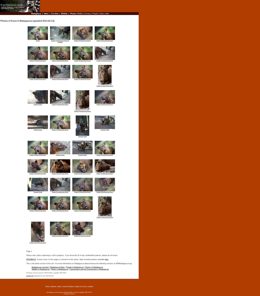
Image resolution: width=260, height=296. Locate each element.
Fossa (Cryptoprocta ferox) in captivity (60, 41)
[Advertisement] (88, 17)
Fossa (38, 40)
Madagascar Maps (57, 267)
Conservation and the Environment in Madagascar (89, 269)
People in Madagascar (75, 267)
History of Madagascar (94, 267)
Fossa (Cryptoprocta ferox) (82, 40)
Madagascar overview (40, 267)
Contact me (29, 276)
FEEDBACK (31, 259)
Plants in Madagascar (59, 269)
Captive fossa (38, 104)
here (106, 259)
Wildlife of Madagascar (41, 269)
